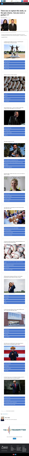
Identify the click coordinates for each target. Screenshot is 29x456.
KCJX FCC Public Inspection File (24, 451)
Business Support (19, 448)
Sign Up (14, 438)
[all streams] (28, 3)
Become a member (19, 447)
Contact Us (12, 449)
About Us (12, 447)
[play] (2, 3)
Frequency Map (24, 448)
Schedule (23, 447)
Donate (26, 1)
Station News (12, 448)
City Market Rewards (19, 450)
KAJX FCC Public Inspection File (24, 450)
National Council (18, 449)
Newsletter (12, 450)
